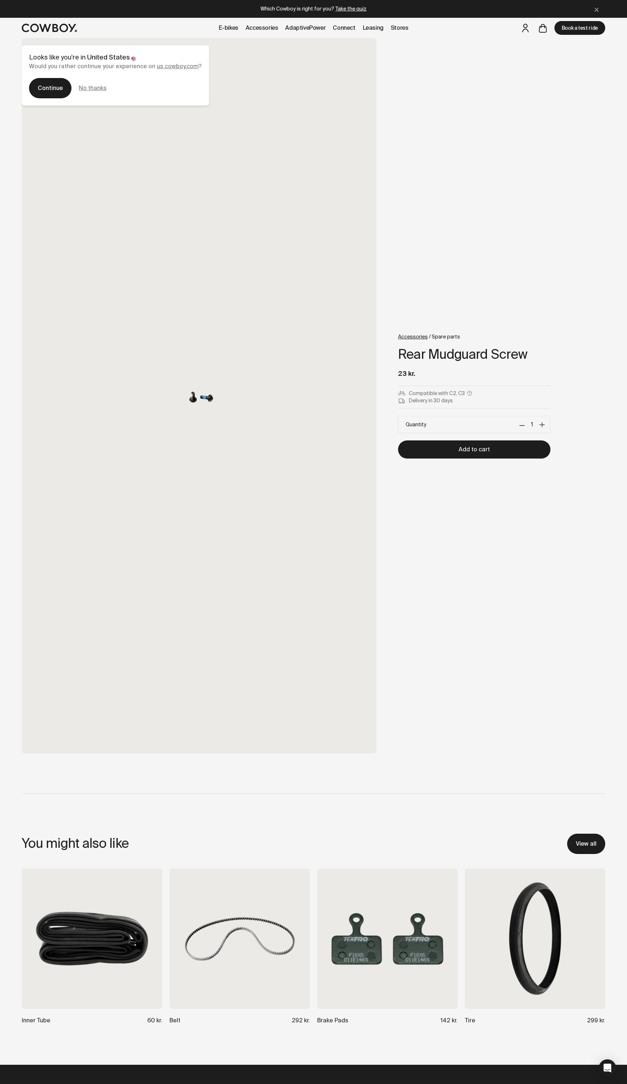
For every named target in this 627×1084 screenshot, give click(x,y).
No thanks (93, 88)
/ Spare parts (429, 336)
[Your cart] (543, 28)
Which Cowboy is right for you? (313, 8)
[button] (607, 1068)
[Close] (596, 9)
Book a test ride (580, 28)
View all (586, 843)
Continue (50, 88)
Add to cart (474, 449)
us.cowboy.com (177, 66)
